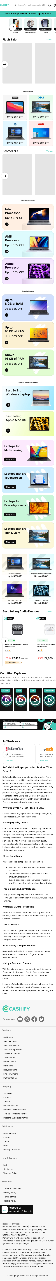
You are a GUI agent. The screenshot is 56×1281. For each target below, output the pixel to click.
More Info (7, 1181)
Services (6, 1030)
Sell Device (7, 1126)
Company (6, 1086)
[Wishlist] (49, 5)
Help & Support (9, 1158)
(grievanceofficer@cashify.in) (16, 1243)
